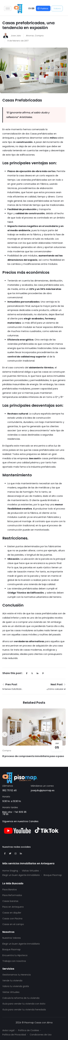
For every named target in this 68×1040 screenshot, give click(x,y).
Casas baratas (10, 901)
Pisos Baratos (9, 889)
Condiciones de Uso (41, 1034)
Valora (57, 8)
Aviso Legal (8, 1030)
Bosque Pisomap (53, 875)
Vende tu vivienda (12, 980)
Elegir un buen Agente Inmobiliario (21, 875)
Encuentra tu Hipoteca (14, 955)
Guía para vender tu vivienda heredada (24, 1009)
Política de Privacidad (14, 1034)
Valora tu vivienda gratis (15, 986)
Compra (39, 35)
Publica (44, 8)
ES (33, 8)
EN (29, 8)
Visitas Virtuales (30, 870)
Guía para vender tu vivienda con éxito (23, 1003)
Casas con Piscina (12, 918)
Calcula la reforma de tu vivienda (20, 998)
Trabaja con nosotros (14, 961)
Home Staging (10, 870)
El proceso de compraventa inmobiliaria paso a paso (33, 756)
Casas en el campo (13, 924)
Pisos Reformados (12, 895)
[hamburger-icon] (7, 8)
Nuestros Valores (11, 937)
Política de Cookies (28, 1030)
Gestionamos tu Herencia (16, 974)
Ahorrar (30, 35)
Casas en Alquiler (11, 912)
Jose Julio (15, 35)
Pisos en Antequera (13, 906)
